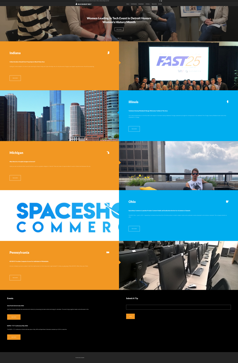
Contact (160, 4)
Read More (119, 29)
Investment (141, 4)
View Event (13, 317)
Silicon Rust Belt (84, 4)
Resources (154, 4)
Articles (147, 4)
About (127, 4)
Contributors (134, 4)
